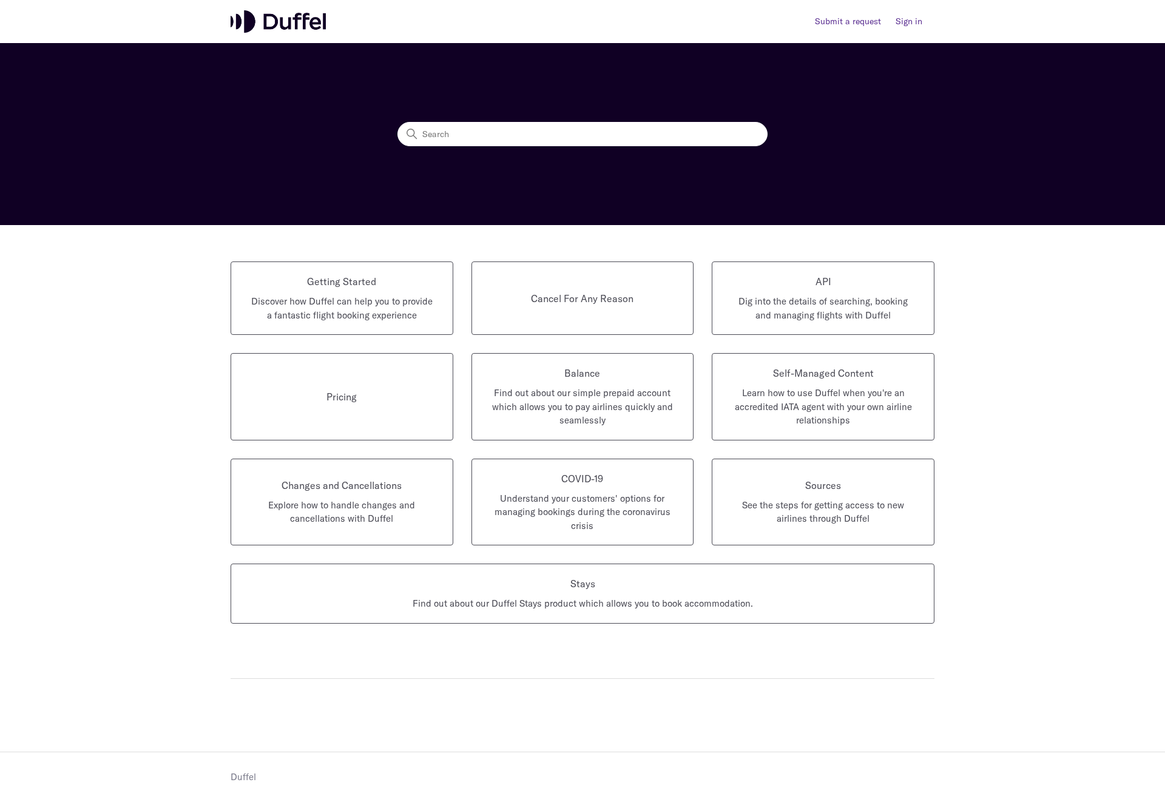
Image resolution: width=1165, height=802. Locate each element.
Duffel (243, 777)
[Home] (278, 21)
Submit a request (848, 21)
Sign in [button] (909, 21)
